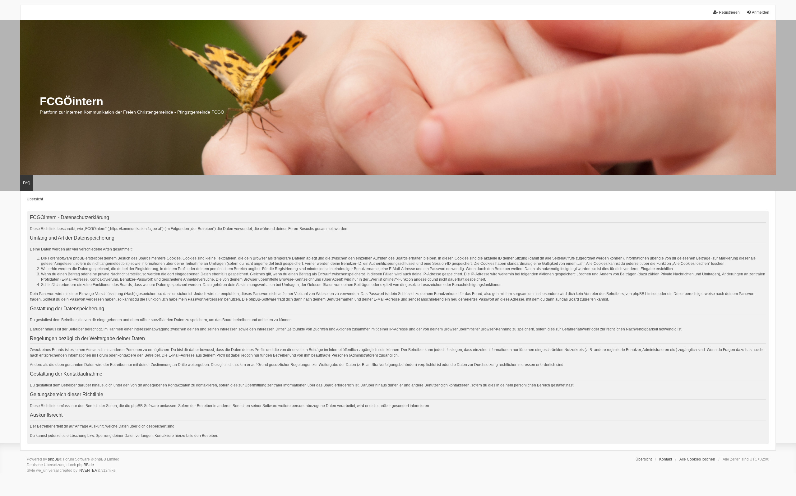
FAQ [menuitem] (26, 183)
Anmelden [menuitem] (760, 12)
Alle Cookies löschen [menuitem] (697, 459)
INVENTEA (87, 470)
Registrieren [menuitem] (729, 12)
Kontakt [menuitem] (665, 459)
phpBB (53, 459)
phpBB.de (85, 465)
